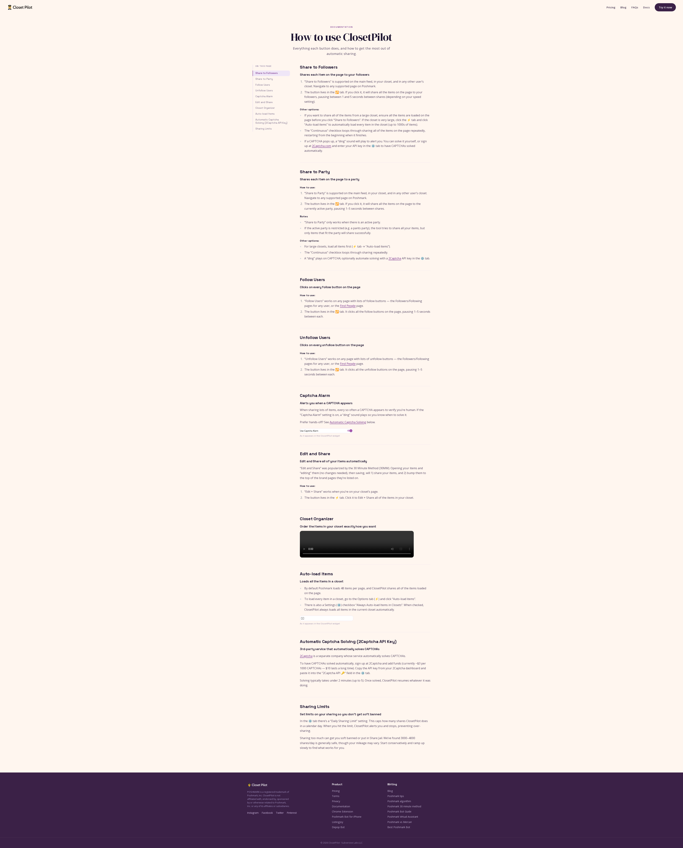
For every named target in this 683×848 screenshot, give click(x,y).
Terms (335, 796)
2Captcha (394, 258)
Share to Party (264, 78)
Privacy (336, 801)
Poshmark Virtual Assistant (402, 816)
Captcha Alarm (264, 96)
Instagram (253, 812)
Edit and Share (264, 102)
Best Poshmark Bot (398, 827)
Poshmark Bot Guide (399, 811)
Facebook (267, 812)
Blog (623, 7)
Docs (646, 7)
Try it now (665, 7)
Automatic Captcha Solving (348, 422)
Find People (348, 306)
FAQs (634, 7)
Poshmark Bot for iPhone (346, 816)
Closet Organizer (265, 107)
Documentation (341, 806)
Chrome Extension (342, 811)
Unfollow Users (264, 90)
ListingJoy (337, 822)
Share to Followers (266, 73)
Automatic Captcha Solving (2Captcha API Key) (271, 121)
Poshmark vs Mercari (399, 822)
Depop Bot (338, 827)
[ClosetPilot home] (20, 7)
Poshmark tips (395, 796)
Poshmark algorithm (399, 801)
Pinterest (292, 812)
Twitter (280, 812)
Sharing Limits (263, 128)
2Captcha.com (321, 146)
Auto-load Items (265, 113)
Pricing (611, 7)
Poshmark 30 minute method (404, 806)
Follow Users (262, 84)
